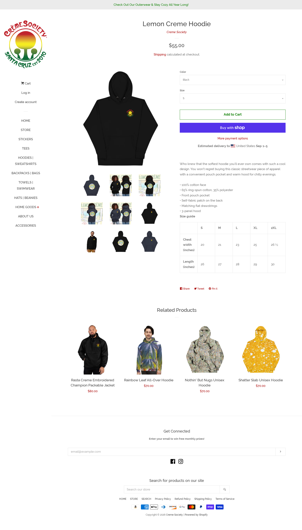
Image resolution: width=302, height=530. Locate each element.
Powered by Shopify (196, 514)
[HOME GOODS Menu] (38, 207)
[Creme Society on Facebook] (172, 462)
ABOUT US (25, 216)
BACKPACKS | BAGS (26, 173)
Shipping (160, 54)
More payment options (233, 138)
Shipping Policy (203, 499)
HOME (25, 121)
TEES (25, 148)
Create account (26, 102)
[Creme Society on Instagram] (180, 462)
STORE (26, 130)
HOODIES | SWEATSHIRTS (25, 161)
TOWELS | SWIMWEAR (26, 185)
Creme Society (177, 32)
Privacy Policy (163, 499)
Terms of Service (225, 499)
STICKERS (25, 139)
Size (182, 90)
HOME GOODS (25, 207)
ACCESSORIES (25, 225)
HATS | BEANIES (25, 198)
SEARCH (146, 499)
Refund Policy (183, 499)
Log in (25, 93)
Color (183, 72)
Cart (27, 83)
